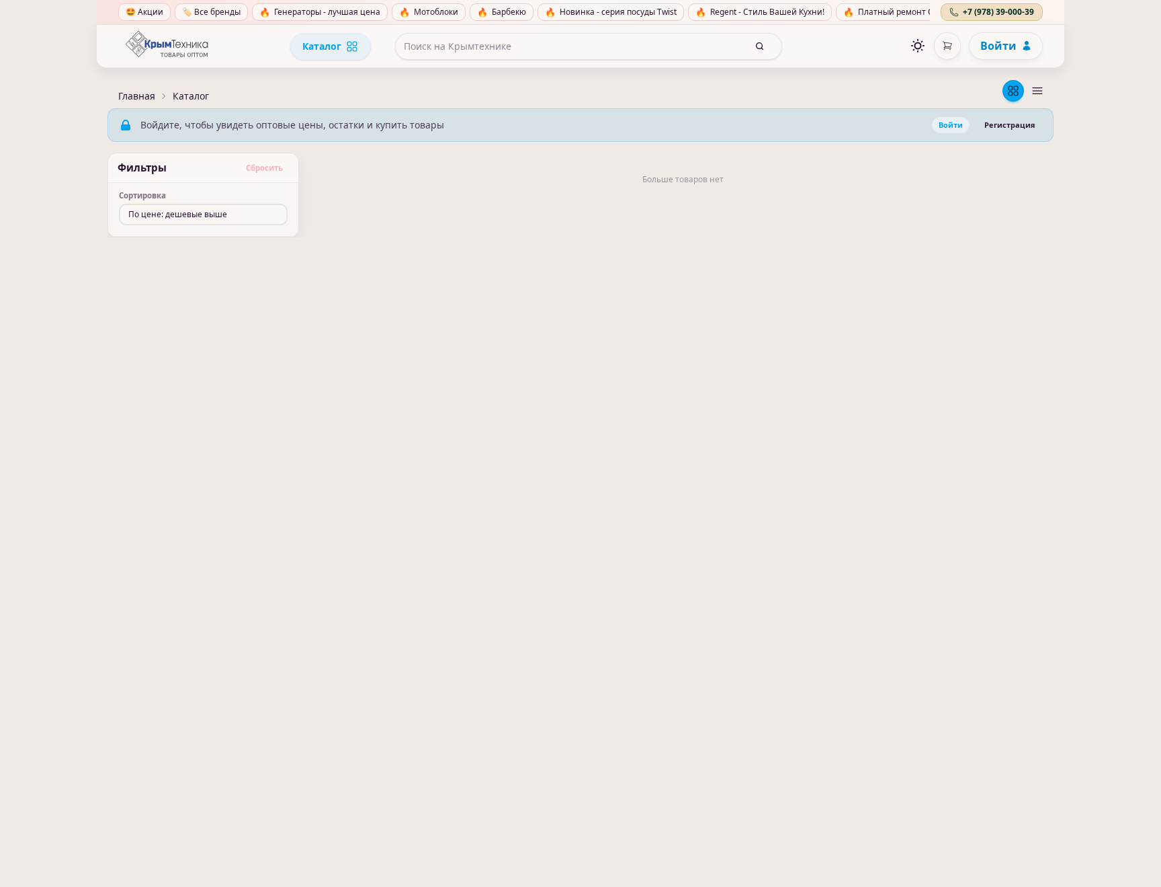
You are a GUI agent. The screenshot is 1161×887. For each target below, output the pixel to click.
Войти (998, 45)
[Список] (1037, 91)
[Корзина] (947, 46)
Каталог (321, 46)
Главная (136, 95)
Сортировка (142, 196)
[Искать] (759, 46)
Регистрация (1009, 125)
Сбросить (264, 168)
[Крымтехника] (166, 46)
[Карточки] (1013, 91)
